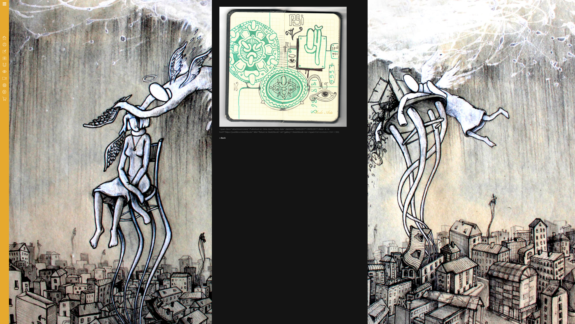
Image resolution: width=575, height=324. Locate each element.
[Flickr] (7, 308)
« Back (222, 137)
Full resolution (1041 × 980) (327, 132)
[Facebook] (4, 308)
